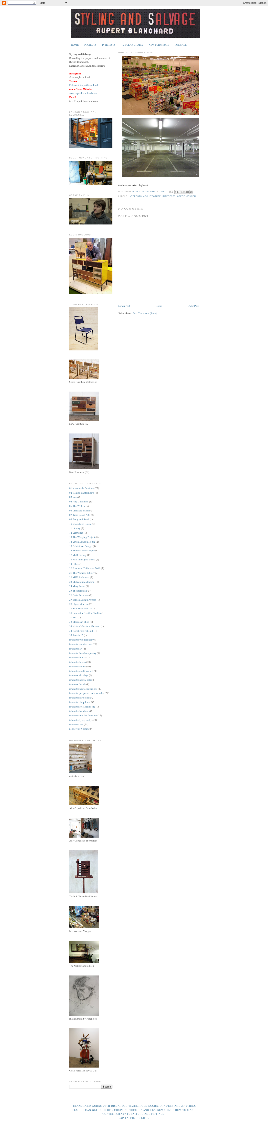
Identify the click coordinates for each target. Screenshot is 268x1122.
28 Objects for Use (78, 604)
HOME (75, 44)
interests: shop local (79, 702)
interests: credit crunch (179, 196)
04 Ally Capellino (78, 501)
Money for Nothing (79, 728)
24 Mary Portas (77, 586)
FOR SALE (181, 44)
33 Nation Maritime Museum (84, 626)
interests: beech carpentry (82, 653)
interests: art (75, 648)
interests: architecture (145, 196)
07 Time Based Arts (79, 515)
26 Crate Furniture (79, 595)
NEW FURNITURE (159, 44)
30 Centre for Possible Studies (85, 613)
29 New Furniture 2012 (81, 608)
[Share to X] (184, 192)
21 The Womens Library (82, 573)
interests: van (76, 724)
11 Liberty (74, 528)
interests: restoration (80, 697)
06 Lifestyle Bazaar (79, 510)
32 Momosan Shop (79, 621)
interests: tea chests (79, 711)
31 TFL (73, 617)
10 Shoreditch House (80, 524)
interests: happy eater (80, 679)
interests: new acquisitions (83, 688)
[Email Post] (171, 192)
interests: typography (80, 720)
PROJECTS (90, 44)
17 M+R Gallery (78, 555)
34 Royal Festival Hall (81, 630)
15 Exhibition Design (80, 546)
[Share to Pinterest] (191, 192)
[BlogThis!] (180, 192)
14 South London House (82, 541)
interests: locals (77, 684)
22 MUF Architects (79, 577)
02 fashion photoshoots (81, 492)
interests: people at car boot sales (86, 693)
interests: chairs (77, 666)
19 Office (74, 564)
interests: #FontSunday (81, 639)
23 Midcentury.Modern (81, 582)
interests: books (77, 657)
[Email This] (176, 192)
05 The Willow (77, 506)
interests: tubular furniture (83, 715)
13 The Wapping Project (82, 537)
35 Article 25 (76, 635)
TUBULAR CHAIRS (132, 44)
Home (159, 306)
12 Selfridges (76, 532)
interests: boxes (77, 662)
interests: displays (78, 675)
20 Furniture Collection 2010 (84, 568)
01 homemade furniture (81, 488)
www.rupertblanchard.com (83, 93)
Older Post (193, 306)
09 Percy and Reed (79, 519)
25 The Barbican (78, 590)
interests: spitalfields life (82, 706)
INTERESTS (108, 44)
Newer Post (124, 306)
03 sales (73, 497)
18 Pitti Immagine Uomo (82, 559)
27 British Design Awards (82, 599)
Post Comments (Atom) (145, 313)
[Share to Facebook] (188, 192)
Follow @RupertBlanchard (83, 85)
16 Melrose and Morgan (82, 550)
